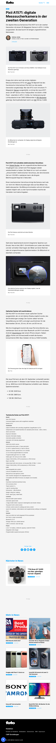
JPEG (8, 335)
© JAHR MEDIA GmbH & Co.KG (14, 740)
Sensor (16, 90)
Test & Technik (31, 576)
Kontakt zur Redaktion (12, 731)
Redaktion (9, 729)
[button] (22, 549)
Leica (29, 83)
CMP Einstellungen (12, 734)
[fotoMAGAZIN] (10, 3)
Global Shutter (14, 165)
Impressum (42, 731)
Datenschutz (30, 731)
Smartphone (16, 333)
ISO (35, 100)
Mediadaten (22, 731)
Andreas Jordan (16, 37)
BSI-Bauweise (41, 97)
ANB (36, 731)
